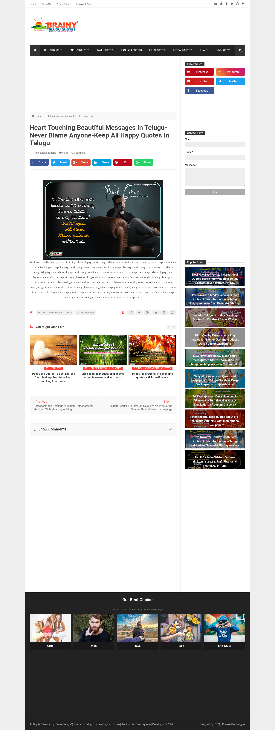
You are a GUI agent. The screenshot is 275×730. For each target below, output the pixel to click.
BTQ (218, 724)
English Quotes (79, 50)
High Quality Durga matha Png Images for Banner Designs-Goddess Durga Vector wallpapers (215, 339)
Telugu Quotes (53, 50)
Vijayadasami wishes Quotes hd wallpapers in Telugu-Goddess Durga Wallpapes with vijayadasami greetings (215, 382)
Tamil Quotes (105, 50)
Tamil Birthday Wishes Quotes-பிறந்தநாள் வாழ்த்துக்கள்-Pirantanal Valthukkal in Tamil (215, 461)
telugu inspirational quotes (62, 116)
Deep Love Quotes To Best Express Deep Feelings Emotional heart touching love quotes (53, 377)
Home (33, 3)
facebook (202, 91)
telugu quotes (90, 116)
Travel (137, 646)
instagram (233, 72)
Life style (224, 646)
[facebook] (226, 3)
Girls (50, 646)
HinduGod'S (223, 50)
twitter (233, 81)
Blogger (240, 724)
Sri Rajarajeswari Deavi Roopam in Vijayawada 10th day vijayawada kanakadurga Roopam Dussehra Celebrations (215, 402)
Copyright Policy (84, 3)
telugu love (53, 368)
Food (181, 646)
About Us (46, 3)
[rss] (243, 3)
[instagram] (237, 3)
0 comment (79, 153)
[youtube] (215, 3)
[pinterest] (221, 3)
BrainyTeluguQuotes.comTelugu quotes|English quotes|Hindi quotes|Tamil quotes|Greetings (110, 724)
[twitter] (232, 3)
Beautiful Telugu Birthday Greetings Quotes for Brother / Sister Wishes (215, 317)
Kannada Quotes (131, 50)
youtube (202, 81)
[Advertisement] (177, 25)
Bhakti (204, 50)
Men (94, 646)
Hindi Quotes (157, 50)
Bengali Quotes (182, 50)
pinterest (202, 72)
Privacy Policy (63, 3)
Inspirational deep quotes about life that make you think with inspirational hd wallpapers (214, 421)
